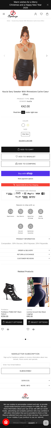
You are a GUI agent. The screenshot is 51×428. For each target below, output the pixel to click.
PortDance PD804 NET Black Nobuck (11, 313)
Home (8, 20)
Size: (25, 129)
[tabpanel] (13, 307)
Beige (27, 125)
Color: (25, 121)
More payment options (25, 179)
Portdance (4, 309)
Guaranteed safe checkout (25, 191)
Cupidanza (13, 14)
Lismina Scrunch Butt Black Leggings (36, 313)
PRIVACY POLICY (19, 423)
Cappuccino (23, 125)
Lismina (29, 309)
